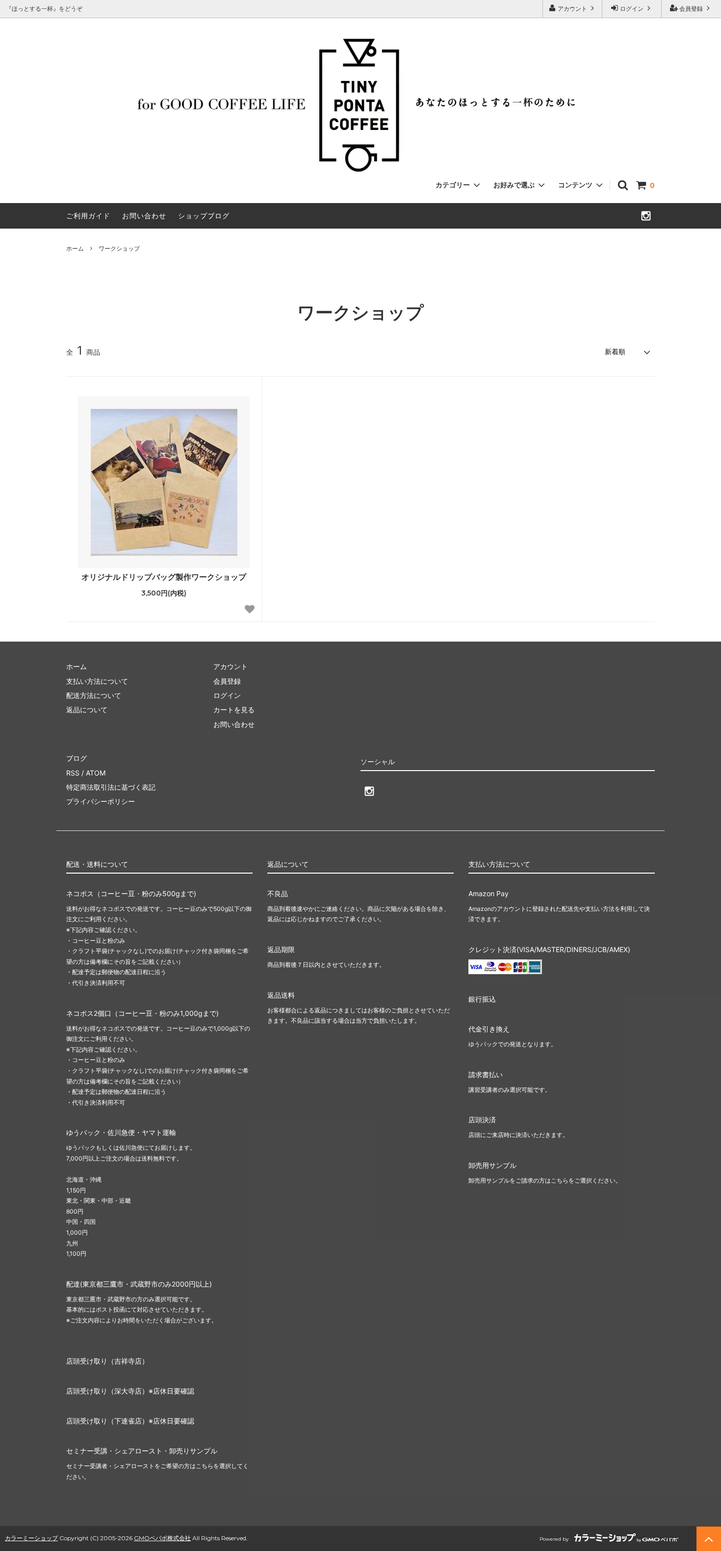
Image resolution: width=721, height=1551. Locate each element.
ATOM (95, 773)
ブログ (76, 758)
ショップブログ (204, 215)
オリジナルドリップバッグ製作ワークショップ (163, 577)
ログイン (631, 8)
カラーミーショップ (31, 1538)
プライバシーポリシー (100, 801)
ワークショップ (119, 248)
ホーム (75, 248)
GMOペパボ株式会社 (162, 1538)
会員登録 (691, 8)
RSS (72, 773)
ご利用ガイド (88, 215)
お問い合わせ (144, 215)
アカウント (572, 8)
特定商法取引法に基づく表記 (110, 787)
